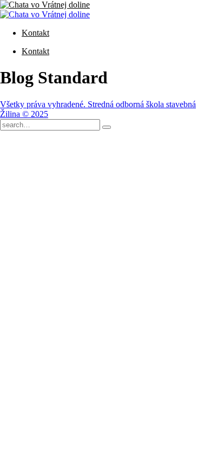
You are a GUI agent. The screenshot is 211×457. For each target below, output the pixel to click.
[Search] (106, 127)
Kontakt (35, 32)
